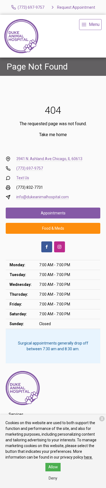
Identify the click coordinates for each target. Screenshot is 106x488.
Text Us (22, 178)
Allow (53, 467)
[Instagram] (59, 246)
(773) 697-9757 (29, 168)
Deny (53, 478)
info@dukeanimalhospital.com (42, 197)
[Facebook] (46, 246)
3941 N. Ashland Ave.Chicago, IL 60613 (49, 159)
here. (88, 457)
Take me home (53, 134)
